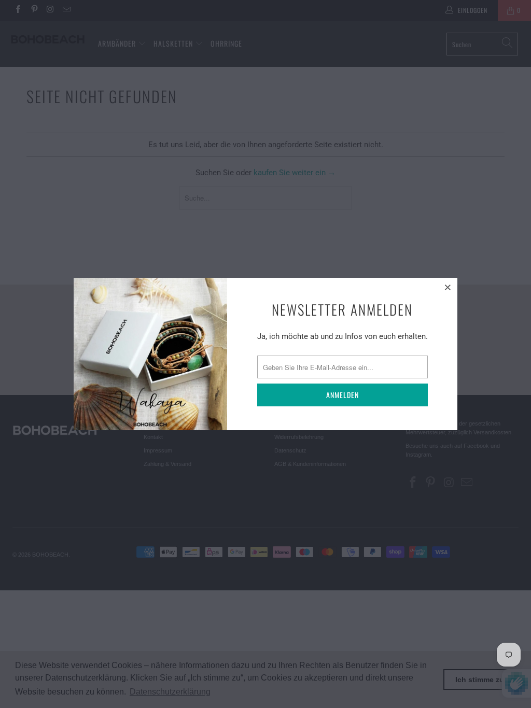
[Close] (448, 287)
